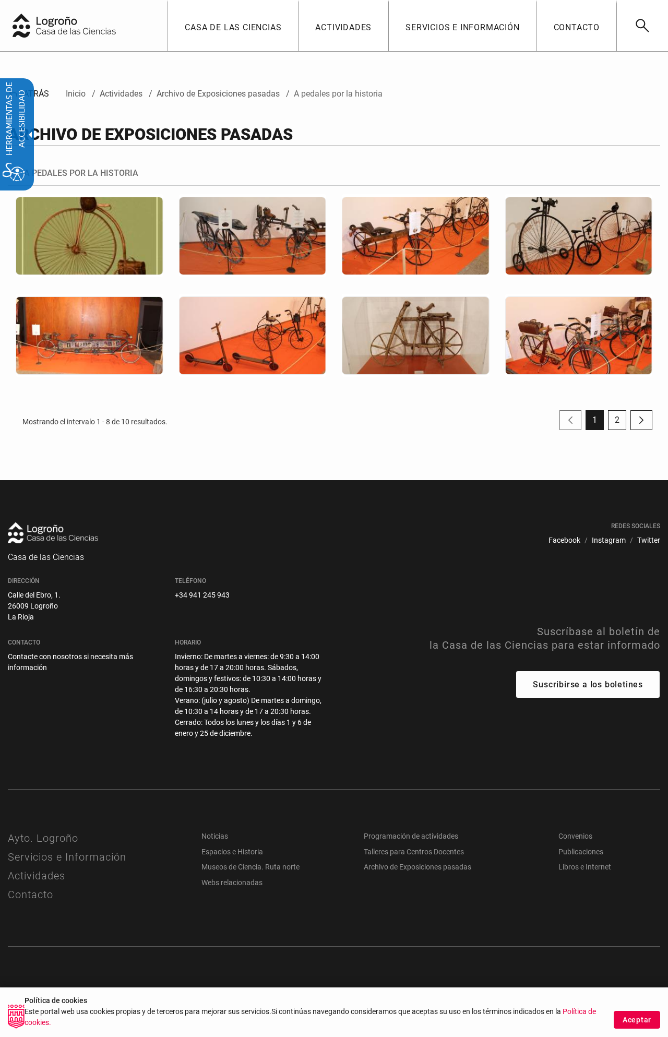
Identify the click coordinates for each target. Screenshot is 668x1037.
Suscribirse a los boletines (588, 684)
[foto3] (579, 235)
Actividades (36, 875)
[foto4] (89, 335)
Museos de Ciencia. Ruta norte (250, 867)
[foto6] (416, 335)
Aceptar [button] (637, 1020)
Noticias (214, 836)
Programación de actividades (411, 836)
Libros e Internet (584, 867)
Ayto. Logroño (43, 838)
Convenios (575, 836)
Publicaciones (580, 852)
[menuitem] (233, 25)
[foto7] (579, 335)
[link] (642, 25)
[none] (21, 26)
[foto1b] (253, 235)
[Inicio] (86, 25)
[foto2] (416, 235)
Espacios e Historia (232, 852)
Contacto (30, 894)
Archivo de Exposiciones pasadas (417, 867)
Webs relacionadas (232, 882)
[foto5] (253, 335)
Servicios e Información (67, 857)
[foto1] (89, 235)
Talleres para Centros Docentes (414, 852)
